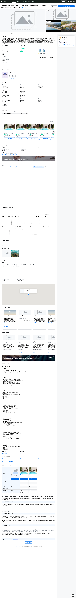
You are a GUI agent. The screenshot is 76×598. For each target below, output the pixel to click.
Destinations (24, 1)
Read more (40, 59)
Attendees (4, 165)
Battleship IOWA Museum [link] (53, 341)
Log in (74, 1)
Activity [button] (5, 349)
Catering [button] (34, 349)
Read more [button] (5, 322)
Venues (14, 1)
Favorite (54, 6)
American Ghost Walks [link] (8, 341)
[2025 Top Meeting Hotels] (44, 50)
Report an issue (18, 546)
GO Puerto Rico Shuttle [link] (23, 341)
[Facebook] (23, 454)
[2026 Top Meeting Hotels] (40, 50)
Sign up (71, 1)
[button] (22, 20)
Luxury (33, 1)
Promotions (19, 1)
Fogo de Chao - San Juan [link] (38, 341)
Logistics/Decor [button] (54, 349)
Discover (29, 1)
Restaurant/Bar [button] (39, 349)
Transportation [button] (20, 349)
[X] (21, 454)
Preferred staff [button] (9, 349)
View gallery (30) (72, 29)
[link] (9, 337)
